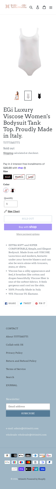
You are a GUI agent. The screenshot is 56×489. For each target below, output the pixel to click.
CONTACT (12, 328)
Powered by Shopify (36, 479)
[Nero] (12, 190)
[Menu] (50, 7)
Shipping (8, 153)
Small (8, 176)
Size (5, 171)
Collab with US (14, 344)
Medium (19, 176)
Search (10, 377)
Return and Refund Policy (21, 361)
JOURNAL (11, 385)
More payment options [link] (28, 234)
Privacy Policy (14, 352)
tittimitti (22, 479)
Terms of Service (16, 369)
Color (6, 184)
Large (31, 176)
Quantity (8, 198)
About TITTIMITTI (17, 336)
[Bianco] (6, 190)
